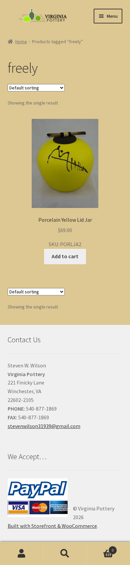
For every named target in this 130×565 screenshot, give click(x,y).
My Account (21, 553)
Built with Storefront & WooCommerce (52, 525)
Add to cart (65, 256)
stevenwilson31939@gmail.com (44, 426)
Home (21, 42)
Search (65, 553)
